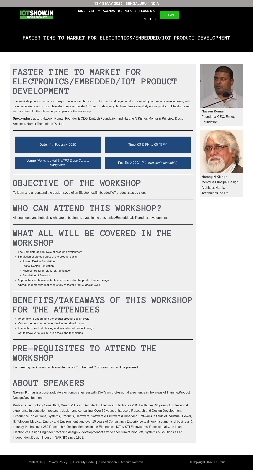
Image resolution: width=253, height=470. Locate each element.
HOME (81, 11)
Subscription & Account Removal (121, 462)
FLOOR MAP (148, 11)
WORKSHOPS (127, 11)
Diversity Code (83, 462)
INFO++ (148, 19)
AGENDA (109, 11)
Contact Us (35, 462)
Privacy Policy (57, 462)
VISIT (92, 11)
